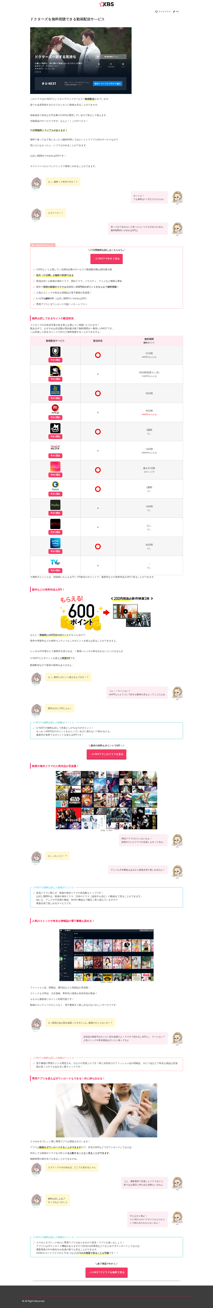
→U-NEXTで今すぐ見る (106, 258)
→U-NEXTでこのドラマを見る (106, 754)
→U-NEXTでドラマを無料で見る (106, 1272)
